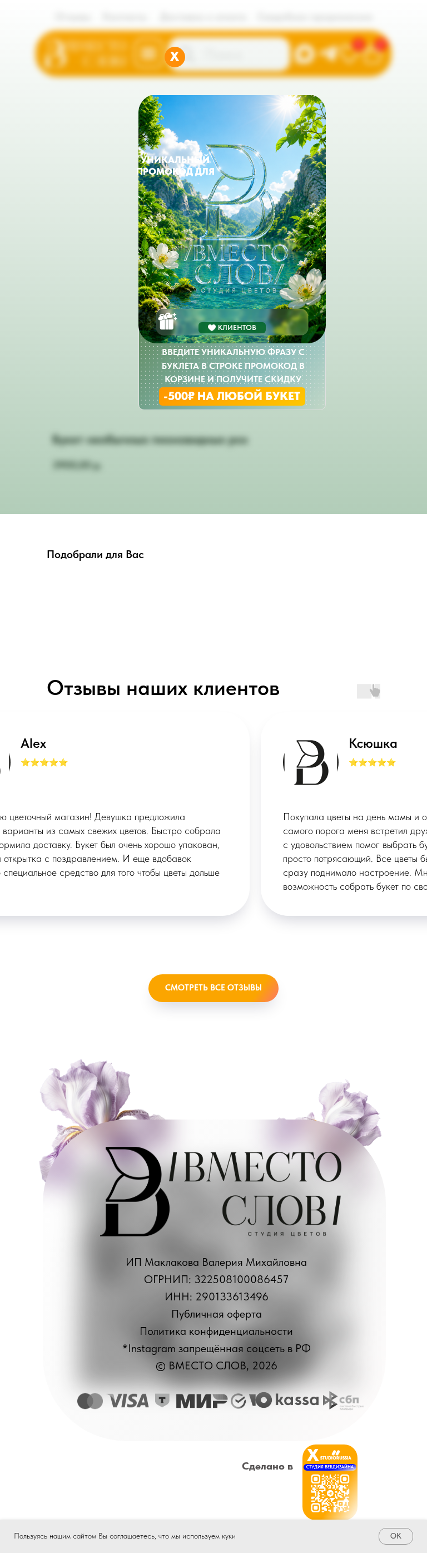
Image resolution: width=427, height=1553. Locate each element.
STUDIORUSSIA (335, 1458)
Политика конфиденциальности (216, 1331)
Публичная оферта (216, 1313)
